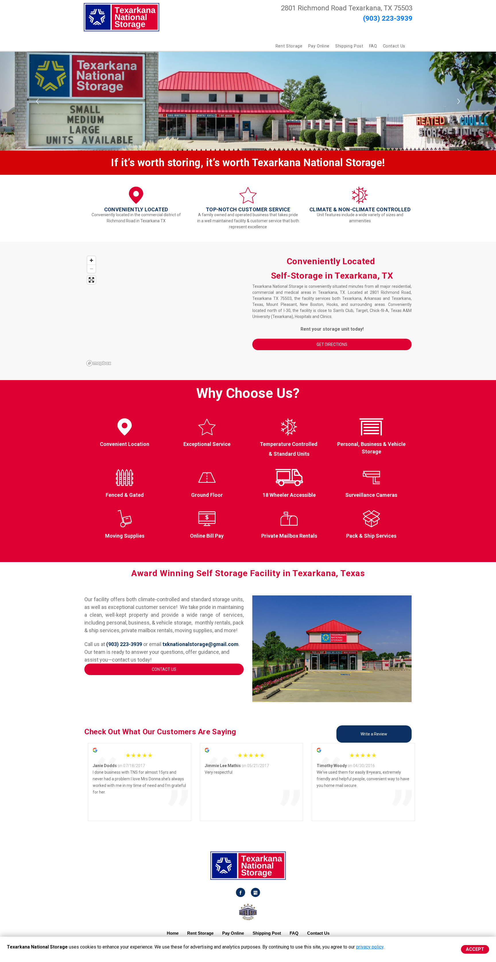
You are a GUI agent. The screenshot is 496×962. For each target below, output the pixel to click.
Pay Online (319, 46)
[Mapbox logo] (98, 363)
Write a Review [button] (374, 734)
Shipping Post (349, 46)
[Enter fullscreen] (91, 280)
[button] (37, 101)
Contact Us (394, 46)
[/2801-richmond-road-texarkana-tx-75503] (248, 201)
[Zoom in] (91, 260)
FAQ (373, 46)
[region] (164, 310)
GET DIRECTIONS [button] (332, 344)
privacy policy (369, 947)
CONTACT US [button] (164, 669)
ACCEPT (475, 949)
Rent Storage (289, 46)
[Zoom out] (91, 269)
